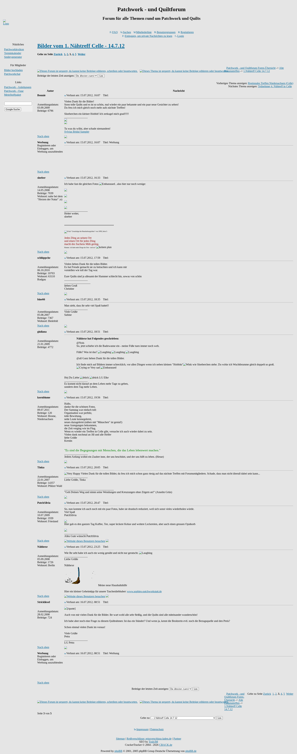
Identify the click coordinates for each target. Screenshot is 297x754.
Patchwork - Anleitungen (17, 87)
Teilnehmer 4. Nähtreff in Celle (275, 86)
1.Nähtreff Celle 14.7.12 (256, 71)
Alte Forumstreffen (233, 702)
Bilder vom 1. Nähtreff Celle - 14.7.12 (81, 46)
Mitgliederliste (144, 32)
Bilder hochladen (13, 70)
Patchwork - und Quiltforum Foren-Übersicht (251, 67)
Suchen (127, 32)
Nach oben (43, 136)
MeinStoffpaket (12, 94)
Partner (177, 738)
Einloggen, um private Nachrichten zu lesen (148, 36)
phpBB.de (190, 751)
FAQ (115, 32)
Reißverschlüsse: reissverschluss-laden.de (149, 738)
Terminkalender (12, 53)
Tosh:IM (153, 741)
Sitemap (120, 738)
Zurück (58, 54)
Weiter (81, 54)
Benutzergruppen (166, 32)
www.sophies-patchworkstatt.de (144, 591)
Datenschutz (157, 729)
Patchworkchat (12, 73)
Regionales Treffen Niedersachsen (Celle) (270, 83)
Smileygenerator (13, 56)
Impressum (142, 729)
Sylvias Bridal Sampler (76, 131)
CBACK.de (165, 744)
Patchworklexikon (14, 49)
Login (180, 36)
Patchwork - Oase (14, 91)
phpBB (118, 751)
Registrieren (187, 32)
